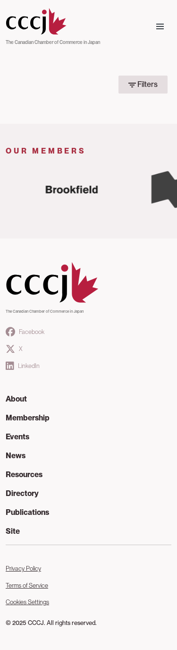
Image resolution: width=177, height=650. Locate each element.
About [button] (16, 398)
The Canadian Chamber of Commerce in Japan (53, 42)
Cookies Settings (27, 602)
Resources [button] (24, 474)
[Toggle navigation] (160, 26)
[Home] (53, 22)
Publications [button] (27, 512)
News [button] (15, 455)
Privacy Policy (23, 568)
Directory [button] (22, 493)
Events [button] (17, 436)
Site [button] (13, 531)
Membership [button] (28, 417)
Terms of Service (27, 585)
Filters (147, 84)
